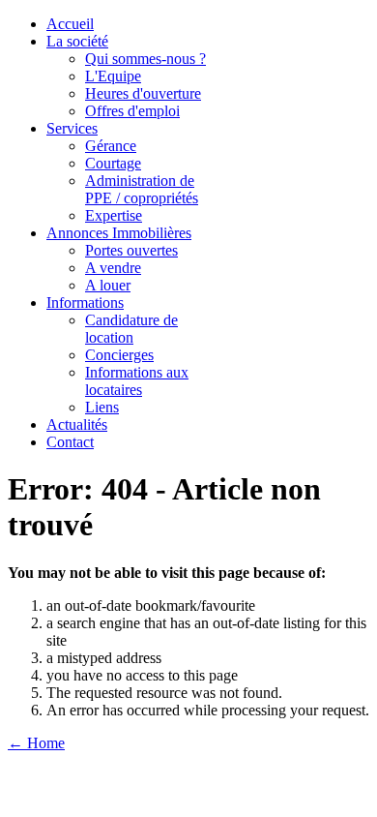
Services (72, 128)
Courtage (113, 163)
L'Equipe (113, 76)
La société (77, 41)
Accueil (70, 23)
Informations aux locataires (136, 381)
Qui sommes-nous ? (145, 58)
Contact (70, 442)
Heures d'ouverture (143, 93)
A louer (107, 285)
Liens (102, 407)
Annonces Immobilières (118, 233)
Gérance (110, 145)
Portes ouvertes (131, 250)
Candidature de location (131, 329)
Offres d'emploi (132, 111)
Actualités (76, 424)
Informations (85, 302)
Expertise (113, 215)
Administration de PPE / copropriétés (141, 189)
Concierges (119, 355)
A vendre (113, 267)
